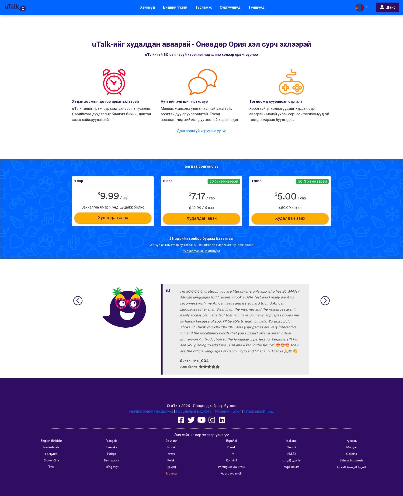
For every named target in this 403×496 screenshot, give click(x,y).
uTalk (175, 406)
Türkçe (111, 454)
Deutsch (171, 441)
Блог (237, 411)
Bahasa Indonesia (352, 460)
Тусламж (203, 7)
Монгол (171, 473)
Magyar (351, 447)
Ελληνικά (51, 454)
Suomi (291, 447)
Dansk (231, 447)
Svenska (111, 447)
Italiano (291, 441)
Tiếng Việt (111, 467)
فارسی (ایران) (291, 460)
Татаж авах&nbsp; (259, 411)
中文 (232, 454)
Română (231, 460)
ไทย (51, 467)
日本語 (291, 454)
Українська (291, 467)
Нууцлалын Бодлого (194, 411)
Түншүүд (256, 7)
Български (111, 460)
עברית (171, 454)
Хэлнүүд (147, 7)
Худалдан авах (113, 218)
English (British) (51, 441)
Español (231, 441)
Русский (352, 441)
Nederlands (51, 447)
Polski (171, 460)
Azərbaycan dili (231, 473)
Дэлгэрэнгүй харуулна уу (199, 131)
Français (111, 441)
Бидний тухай (175, 7)
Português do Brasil (231, 467)
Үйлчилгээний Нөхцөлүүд (201, 251)
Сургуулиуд (230, 7)
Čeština (351, 454)
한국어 (171, 467)
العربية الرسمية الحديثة (351, 467)
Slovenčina (51, 460)
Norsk (171, 447)
